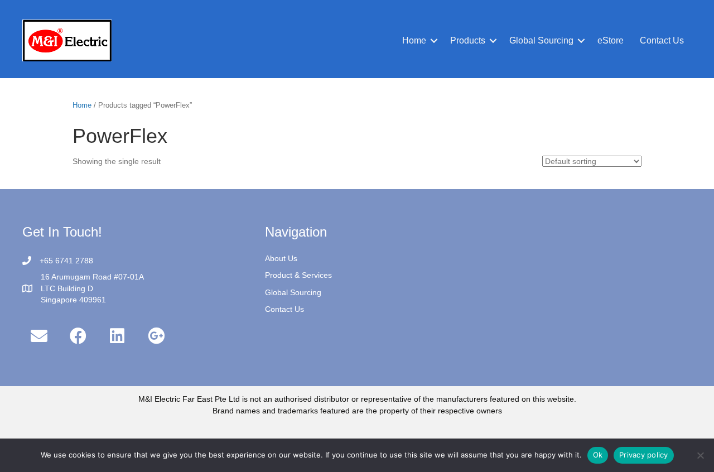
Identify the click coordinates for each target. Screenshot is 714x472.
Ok (598, 454)
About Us (281, 258)
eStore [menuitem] (610, 40)
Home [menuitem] (414, 40)
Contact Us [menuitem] (662, 40)
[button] (434, 40)
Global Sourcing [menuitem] (541, 40)
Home (82, 105)
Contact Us (284, 309)
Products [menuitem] (467, 40)
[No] (700, 455)
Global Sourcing (293, 292)
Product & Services (298, 275)
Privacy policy (643, 454)
